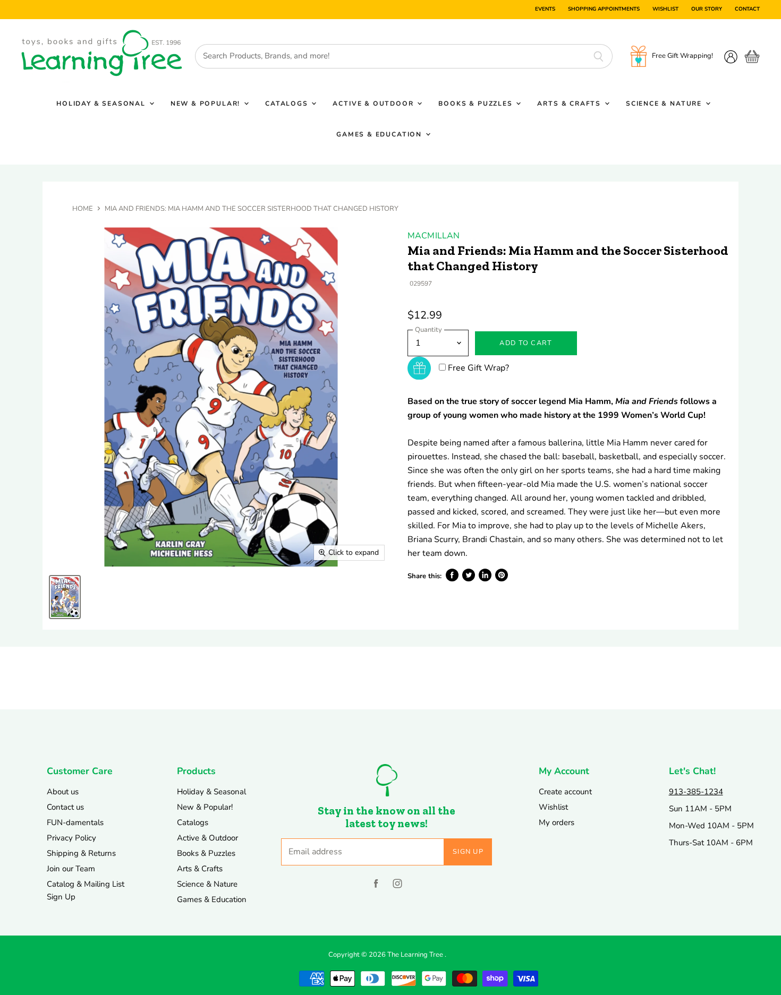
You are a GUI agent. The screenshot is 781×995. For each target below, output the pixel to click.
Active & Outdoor (374, 103)
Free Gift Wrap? (478, 368)
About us (63, 791)
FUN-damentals (75, 822)
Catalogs (287, 103)
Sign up (468, 851)
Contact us (65, 807)
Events (545, 9)
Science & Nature (665, 103)
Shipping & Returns (81, 853)
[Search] (598, 56)
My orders (556, 822)
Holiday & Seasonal (102, 103)
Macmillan (434, 236)
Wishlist (665, 9)
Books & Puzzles (476, 103)
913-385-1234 (696, 791)
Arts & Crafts (570, 103)
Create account (565, 791)
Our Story (706, 9)
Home (82, 209)
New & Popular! (207, 103)
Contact (747, 9)
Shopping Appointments (604, 9)
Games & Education (380, 134)
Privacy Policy (71, 838)
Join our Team (71, 868)
